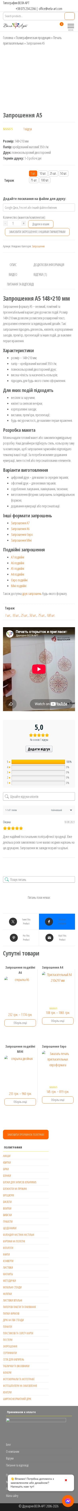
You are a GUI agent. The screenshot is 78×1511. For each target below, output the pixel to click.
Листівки (8, 1267)
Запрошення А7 (20, 523)
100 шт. (50, 615)
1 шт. (8, 615)
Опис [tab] (13, 264)
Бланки (7, 1176)
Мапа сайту (12, 1495)
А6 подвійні (17, 563)
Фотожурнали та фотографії (18, 1379)
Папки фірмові (11, 1313)
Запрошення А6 (20, 528)
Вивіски (7, 1215)
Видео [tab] (13, 274)
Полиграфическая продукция (33, 37)
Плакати (7, 1327)
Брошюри (8, 1195)
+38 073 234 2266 (26, 8)
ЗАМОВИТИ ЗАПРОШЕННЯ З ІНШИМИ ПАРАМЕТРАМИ (37, 232)
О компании (12, 1451)
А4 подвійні (17, 574)
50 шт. (32, 615)
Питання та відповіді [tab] (20, 284)
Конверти (8, 1261)
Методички (9, 1281)
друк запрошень (32, 593)
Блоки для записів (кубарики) (19, 1182)
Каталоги (8, 1248)
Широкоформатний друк (17, 1399)
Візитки (7, 1208)
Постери (7, 1340)
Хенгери (7, 1392)
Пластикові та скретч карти (18, 1333)
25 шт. (24, 615)
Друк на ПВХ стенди (13, 1320)
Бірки (6, 1169)
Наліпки (7, 1294)
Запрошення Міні (21, 540)
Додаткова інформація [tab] (49, 264)
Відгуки (10, 1458)
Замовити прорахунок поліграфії (25, 1135)
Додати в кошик (40, 224)
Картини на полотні (14, 1241)
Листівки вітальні (12, 1300)
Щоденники (9, 1228)
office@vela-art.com (50, 8)
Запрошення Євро (22, 534)
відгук (27, 129)
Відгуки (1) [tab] (40, 274)
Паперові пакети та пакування (19, 1307)
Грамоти (8, 1221)
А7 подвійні (17, 557)
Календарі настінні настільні (18, 1235)
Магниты (8, 1274)
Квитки (7, 1162)
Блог (8, 1444)
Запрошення (38, 246)
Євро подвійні (19, 580)
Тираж (9, 180)
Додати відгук (39, 749)
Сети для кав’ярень (13, 1359)
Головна (8, 37)
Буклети (7, 1202)
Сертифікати (10, 1353)
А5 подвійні (17, 568)
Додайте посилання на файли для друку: (34, 198)
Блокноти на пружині (15, 1189)
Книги (6, 1254)
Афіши (6, 1156)
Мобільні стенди (12, 1287)
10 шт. (15, 615)
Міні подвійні (18, 585)
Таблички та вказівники (16, 1366)
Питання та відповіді (17, 1465)
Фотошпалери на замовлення (20, 1386)
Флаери (7, 1373)
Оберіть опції (20, 1023)
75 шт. (41, 615)
